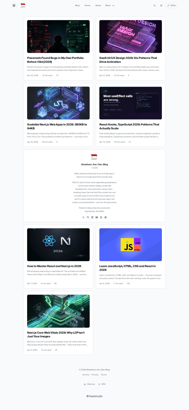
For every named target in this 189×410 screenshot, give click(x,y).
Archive (85, 374)
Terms (104, 374)
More (107, 5)
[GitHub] (87, 217)
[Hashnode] (105, 217)
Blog (77, 5)
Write (173, 5)
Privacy (95, 374)
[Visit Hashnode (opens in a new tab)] (94, 396)
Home (87, 5)
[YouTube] (96, 217)
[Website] (101, 217)
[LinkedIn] (92, 217)
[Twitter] (83, 217)
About (98, 5)
